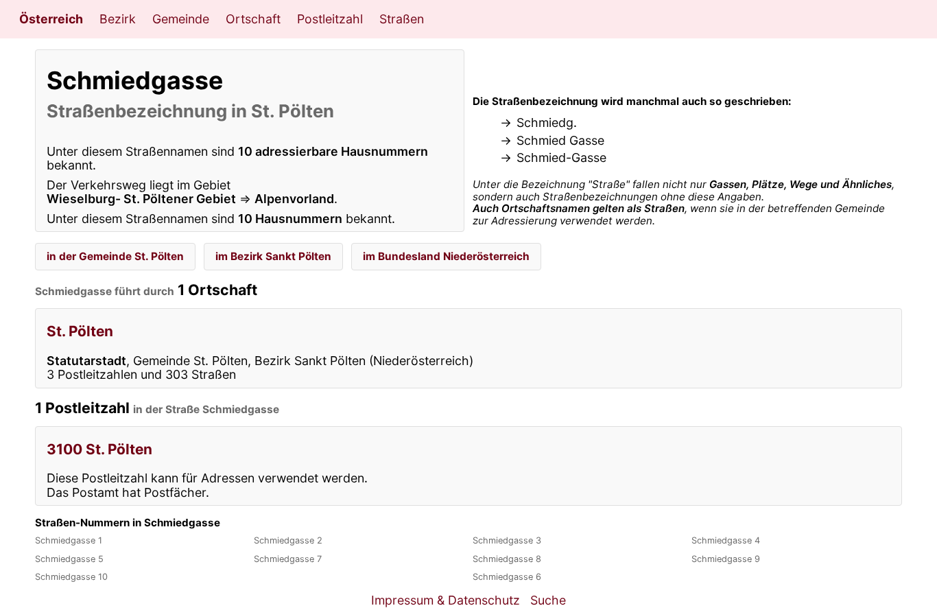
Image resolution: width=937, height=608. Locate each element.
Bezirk (117, 19)
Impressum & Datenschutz (445, 600)
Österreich (51, 19)
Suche (548, 600)
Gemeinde (180, 19)
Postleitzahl (330, 19)
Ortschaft (253, 19)
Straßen (401, 19)
